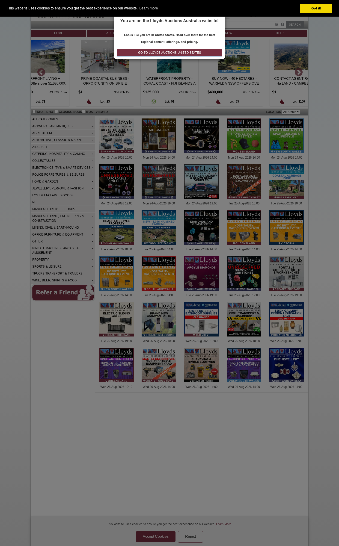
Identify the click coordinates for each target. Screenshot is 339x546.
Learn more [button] (148, 8)
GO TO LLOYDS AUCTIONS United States (169, 52)
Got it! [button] (316, 8)
